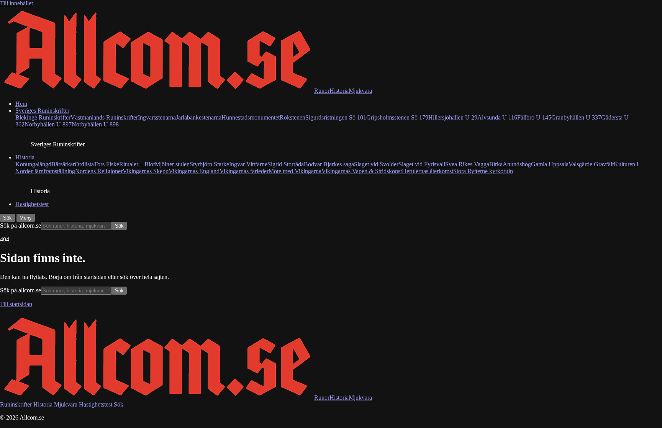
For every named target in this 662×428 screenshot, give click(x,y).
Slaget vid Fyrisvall (421, 164)
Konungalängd (33, 164)
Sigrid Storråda (285, 164)
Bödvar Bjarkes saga (329, 164)
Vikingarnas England (194, 171)
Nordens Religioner (99, 171)
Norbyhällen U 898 (95, 124)
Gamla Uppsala (550, 164)
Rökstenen (292, 117)
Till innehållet (16, 3)
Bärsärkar (63, 164)
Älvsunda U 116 (497, 117)
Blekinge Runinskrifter (42, 117)
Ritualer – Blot (137, 164)
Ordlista (84, 164)
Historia (24, 157)
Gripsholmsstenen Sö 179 (397, 117)
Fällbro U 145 (534, 117)
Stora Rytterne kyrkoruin (483, 171)
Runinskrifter (16, 404)
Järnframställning (54, 171)
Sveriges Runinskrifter (42, 110)
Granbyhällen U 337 (576, 117)
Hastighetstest (32, 204)
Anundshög (517, 164)
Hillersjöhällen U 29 (452, 117)
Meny (26, 218)
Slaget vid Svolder (376, 164)
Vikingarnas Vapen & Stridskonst (361, 171)
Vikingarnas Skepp (146, 171)
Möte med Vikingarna (295, 171)
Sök (7, 218)
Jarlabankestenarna (198, 117)
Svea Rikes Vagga (467, 164)
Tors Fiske (106, 164)
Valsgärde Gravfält (591, 164)
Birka (496, 164)
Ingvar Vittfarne (248, 164)
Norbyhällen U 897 (48, 124)
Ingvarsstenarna (157, 117)
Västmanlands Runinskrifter (104, 117)
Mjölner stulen (172, 164)
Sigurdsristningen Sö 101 (335, 117)
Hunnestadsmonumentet (250, 117)
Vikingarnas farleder (244, 171)
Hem (21, 103)
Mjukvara (65, 404)
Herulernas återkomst (427, 171)
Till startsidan (16, 304)
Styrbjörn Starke (209, 164)
